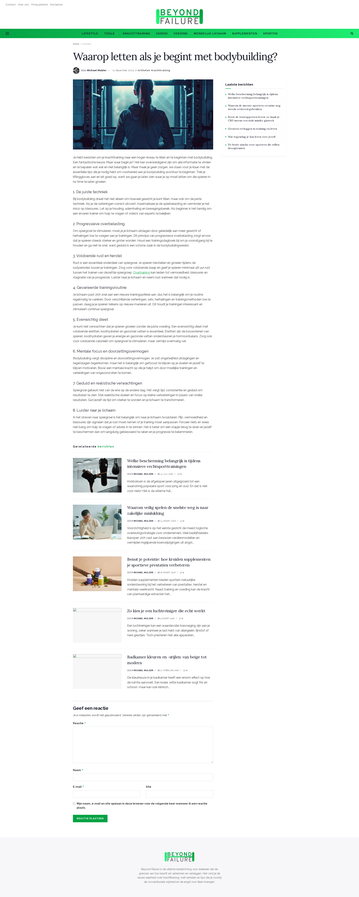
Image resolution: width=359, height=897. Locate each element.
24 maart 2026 (168, 521)
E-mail (78, 786)
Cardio (162, 33)
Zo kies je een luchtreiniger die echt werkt (166, 610)
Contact (11, 4)
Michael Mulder (97, 70)
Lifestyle (90, 33)
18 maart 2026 (167, 572)
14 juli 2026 (166, 474)
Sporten (270, 33)
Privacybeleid (39, 4)
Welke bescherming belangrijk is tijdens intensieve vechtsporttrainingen (253, 96)
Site (148, 786)
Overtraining (141, 272)
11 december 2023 (123, 70)
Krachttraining (136, 33)
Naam (78, 770)
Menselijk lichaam (210, 33)
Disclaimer (56, 4)
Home (76, 44)
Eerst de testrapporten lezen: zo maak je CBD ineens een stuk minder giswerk (254, 118)
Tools (109, 33)
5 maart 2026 (167, 618)
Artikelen (86, 44)
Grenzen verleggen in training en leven (252, 128)
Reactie (79, 723)
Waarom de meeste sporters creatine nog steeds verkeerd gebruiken (254, 107)
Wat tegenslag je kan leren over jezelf (251, 136)
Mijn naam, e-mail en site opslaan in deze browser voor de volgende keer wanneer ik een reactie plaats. (142, 805)
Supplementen (244, 33)
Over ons (23, 4)
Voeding (181, 33)
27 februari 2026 (169, 670)
